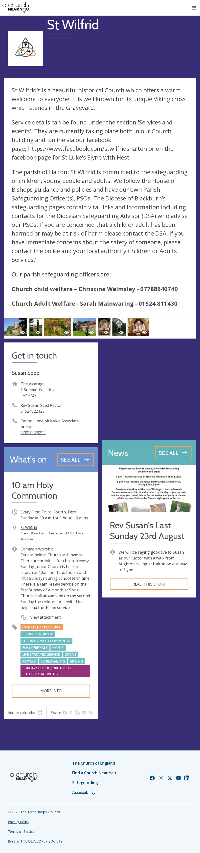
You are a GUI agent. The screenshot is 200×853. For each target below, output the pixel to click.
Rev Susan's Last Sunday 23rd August (147, 530)
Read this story (149, 584)
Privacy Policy (18, 821)
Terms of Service (21, 831)
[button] (194, 8)
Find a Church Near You (94, 773)
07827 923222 (33, 432)
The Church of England (93, 763)
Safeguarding (85, 782)
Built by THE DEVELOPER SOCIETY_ (36, 841)
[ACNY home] (15, 8)
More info (51, 690)
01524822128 (32, 411)
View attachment (45, 617)
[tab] (25, 712)
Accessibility (84, 792)
